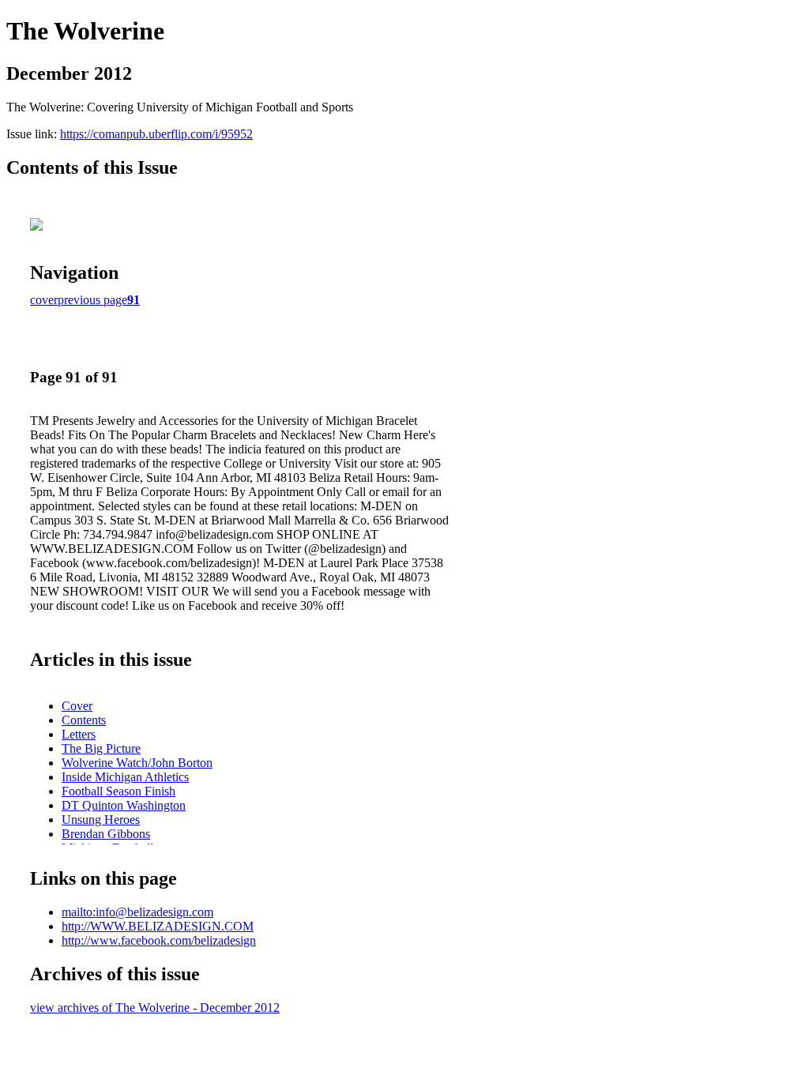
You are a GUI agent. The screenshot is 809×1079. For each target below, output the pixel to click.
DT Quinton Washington (124, 805)
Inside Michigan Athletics (125, 777)
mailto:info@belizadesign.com (137, 912)
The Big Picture (101, 748)
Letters (79, 734)
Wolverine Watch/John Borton (137, 762)
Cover (77, 705)
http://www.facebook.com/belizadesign (159, 940)
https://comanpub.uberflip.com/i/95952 (156, 134)
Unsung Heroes (101, 819)
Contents (84, 720)
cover (44, 299)
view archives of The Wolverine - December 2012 (155, 1007)
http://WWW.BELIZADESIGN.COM (158, 926)
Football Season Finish (118, 791)
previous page (92, 299)
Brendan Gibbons (106, 833)
